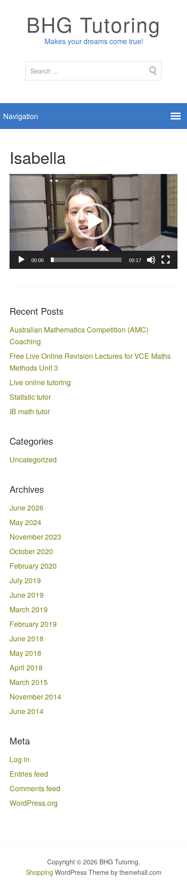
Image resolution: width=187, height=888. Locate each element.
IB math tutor (30, 411)
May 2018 (25, 653)
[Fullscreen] (165, 259)
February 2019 (33, 624)
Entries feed (29, 774)
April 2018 (26, 667)
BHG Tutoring (93, 24)
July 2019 (25, 580)
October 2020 (31, 551)
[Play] (21, 259)
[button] (93, 221)
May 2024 (25, 522)
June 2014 (27, 711)
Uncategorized (33, 459)
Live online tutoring (40, 382)
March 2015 (29, 682)
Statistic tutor (30, 397)
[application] (94, 221)
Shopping (39, 872)
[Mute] (151, 259)
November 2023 (35, 536)
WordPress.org (34, 803)
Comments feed (35, 788)
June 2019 (27, 595)
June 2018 (27, 638)
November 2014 (35, 696)
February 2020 (33, 566)
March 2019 (29, 609)
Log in (20, 759)
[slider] (86, 260)
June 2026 (27, 507)
